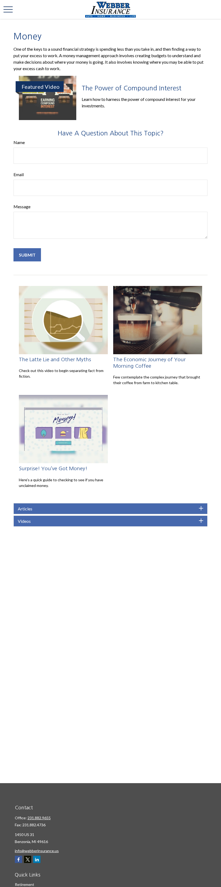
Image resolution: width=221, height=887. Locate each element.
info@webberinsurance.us (37, 850)
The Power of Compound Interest (131, 88)
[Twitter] (27, 859)
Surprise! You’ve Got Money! (53, 468)
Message (21, 206)
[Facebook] (18, 859)
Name (19, 142)
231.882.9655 (39, 818)
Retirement (24, 884)
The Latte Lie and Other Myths (55, 359)
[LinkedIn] (36, 859)
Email (18, 174)
